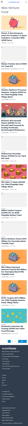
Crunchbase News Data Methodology (10, 356)
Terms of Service (6, 361)
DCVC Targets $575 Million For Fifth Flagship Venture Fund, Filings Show (13, 300)
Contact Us (4, 385)
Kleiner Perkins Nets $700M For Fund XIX (14, 65)
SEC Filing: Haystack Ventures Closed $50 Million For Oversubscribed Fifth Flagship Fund (13, 270)
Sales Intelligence (6, 415)
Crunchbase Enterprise (7, 394)
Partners (4, 380)
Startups (3, 31)
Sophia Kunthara (6, 68)
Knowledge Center (6, 410)
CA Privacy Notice (6, 368)
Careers (4, 377)
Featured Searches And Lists (8, 408)
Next (22, 341)
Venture (9, 31)
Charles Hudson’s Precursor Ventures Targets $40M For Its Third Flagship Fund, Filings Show (14, 93)
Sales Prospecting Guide (7, 417)
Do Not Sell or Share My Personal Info (10, 366)
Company (4, 375)
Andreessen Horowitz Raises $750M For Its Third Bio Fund (13, 156)
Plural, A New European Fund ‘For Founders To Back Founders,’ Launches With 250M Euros (14, 36)
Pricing (3, 401)
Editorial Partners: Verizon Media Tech (10, 351)
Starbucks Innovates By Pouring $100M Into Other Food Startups (13, 328)
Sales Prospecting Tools (7, 420)
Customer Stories (6, 399)
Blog (3, 382)
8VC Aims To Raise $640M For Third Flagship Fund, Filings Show (13, 184)
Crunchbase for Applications (8, 396)
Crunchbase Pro (5, 391)
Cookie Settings (5, 363)
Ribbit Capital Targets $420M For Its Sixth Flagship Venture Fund (11, 212)
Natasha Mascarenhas (6, 333)
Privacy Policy (5, 359)
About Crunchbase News (7, 354)
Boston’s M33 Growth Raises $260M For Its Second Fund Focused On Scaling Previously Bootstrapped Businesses (13, 125)
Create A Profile (5, 413)
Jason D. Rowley (14, 68)
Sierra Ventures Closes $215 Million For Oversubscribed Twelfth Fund (13, 241)
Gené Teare (4, 42)
